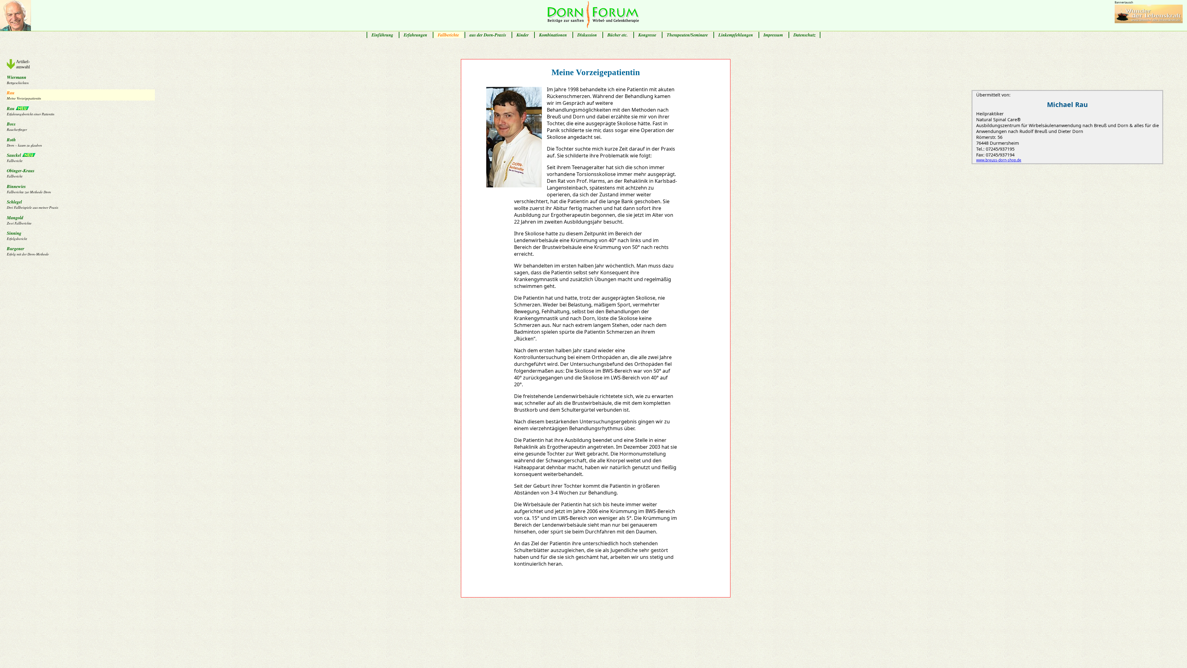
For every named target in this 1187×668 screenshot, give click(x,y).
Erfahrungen (415, 35)
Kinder (523, 35)
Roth (24, 142)
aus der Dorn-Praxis (488, 35)
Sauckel (14, 157)
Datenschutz (804, 35)
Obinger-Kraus (21, 172)
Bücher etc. (617, 35)
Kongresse (647, 35)
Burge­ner (28, 250)
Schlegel (32, 204)
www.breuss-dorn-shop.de (998, 160)
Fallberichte (448, 35)
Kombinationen (553, 35)
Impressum (773, 35)
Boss (17, 126)
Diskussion (587, 35)
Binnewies (29, 188)
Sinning (17, 235)
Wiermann (18, 79)
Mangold (19, 219)
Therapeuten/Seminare (687, 35)
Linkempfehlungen (735, 35)
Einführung (382, 35)
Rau (24, 95)
